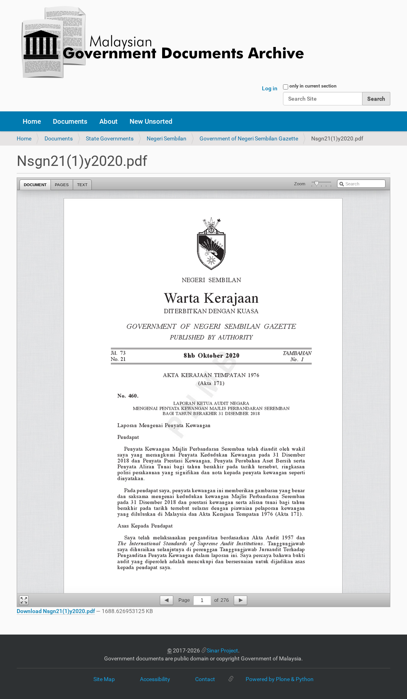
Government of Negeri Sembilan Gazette (249, 138)
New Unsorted (151, 121)
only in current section (313, 86)
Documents (70, 121)
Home (32, 121)
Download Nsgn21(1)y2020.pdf (56, 611)
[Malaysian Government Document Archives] (160, 43)
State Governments (110, 138)
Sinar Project (222, 650)
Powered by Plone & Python (280, 679)
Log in (269, 88)
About (108, 121)
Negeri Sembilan (166, 138)
